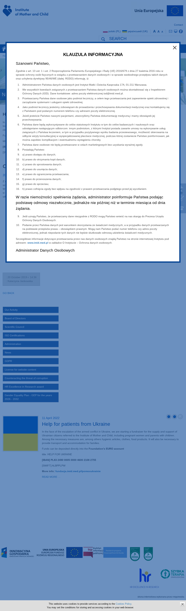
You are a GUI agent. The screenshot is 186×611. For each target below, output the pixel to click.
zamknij (182, 604)
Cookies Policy (123, 603)
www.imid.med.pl (37, 242)
